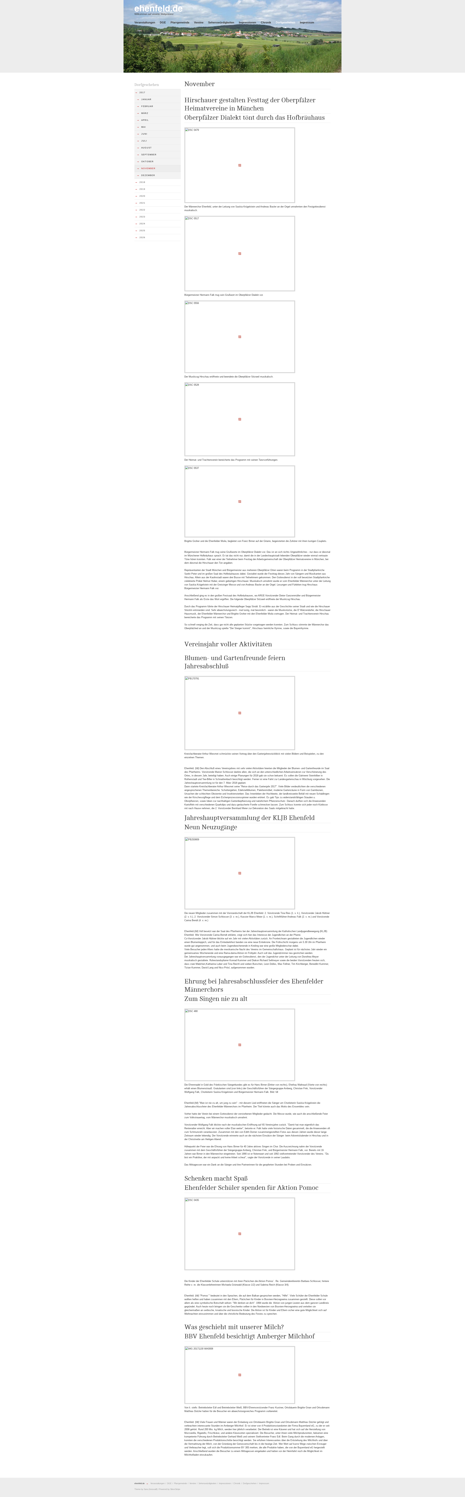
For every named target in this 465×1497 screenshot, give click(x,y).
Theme (137, 1489)
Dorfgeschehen (285, 22)
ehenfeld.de (139, 1483)
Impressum (307, 22)
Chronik (266, 22)
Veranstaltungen (144, 22)
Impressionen (247, 22)
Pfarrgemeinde (180, 22)
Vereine (198, 22)
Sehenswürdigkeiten (221, 22)
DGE (163, 22)
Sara (146, 1489)
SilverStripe (175, 1489)
